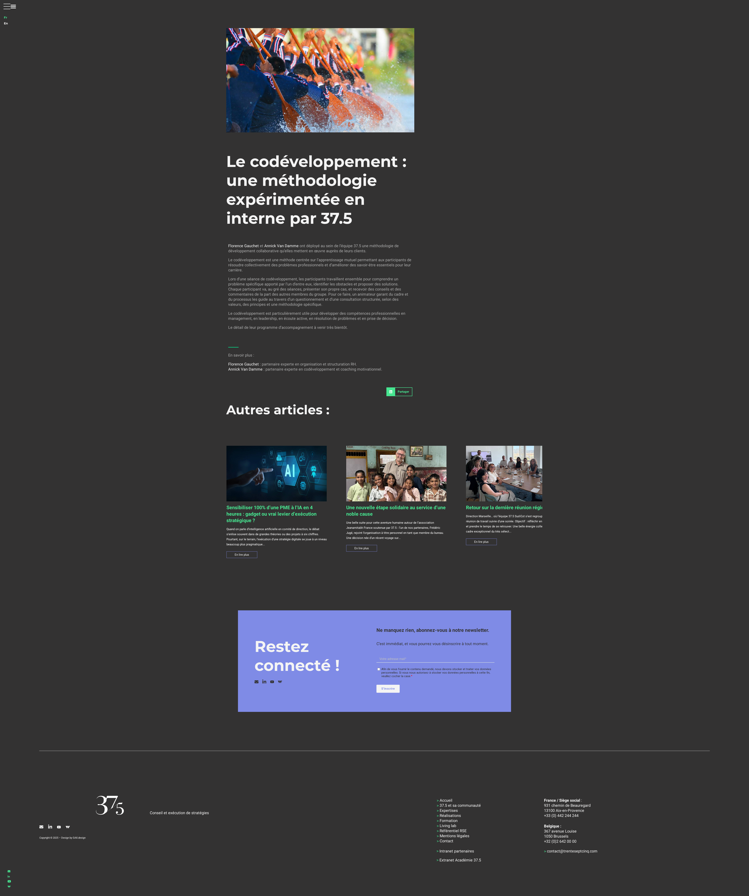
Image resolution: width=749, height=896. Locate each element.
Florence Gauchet (243, 245)
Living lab (448, 825)
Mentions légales (454, 836)
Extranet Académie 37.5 (460, 860)
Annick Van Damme (281, 245)
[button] (10, 6)
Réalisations (450, 815)
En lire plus (242, 554)
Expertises (449, 810)
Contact (446, 841)
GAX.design (79, 837)
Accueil (446, 800)
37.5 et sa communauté (460, 805)
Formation (449, 820)
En (6, 23)
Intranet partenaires (456, 851)
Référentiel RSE (453, 830)
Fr (5, 17)
